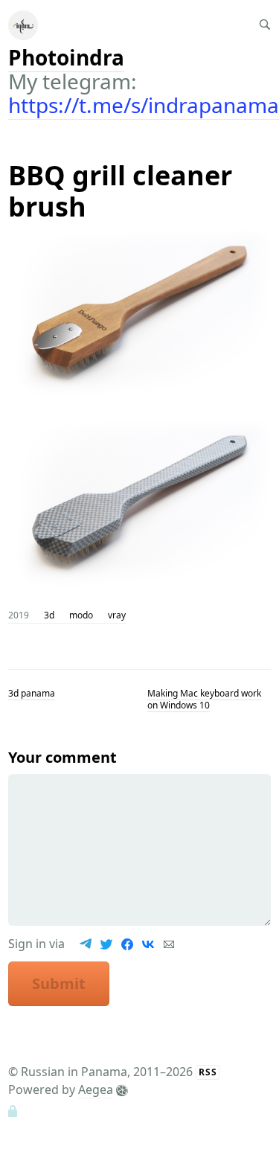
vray (117, 615)
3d (49, 615)
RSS (208, 1072)
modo (81, 615)
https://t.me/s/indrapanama (143, 105)
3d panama (31, 693)
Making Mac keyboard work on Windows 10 (204, 699)
